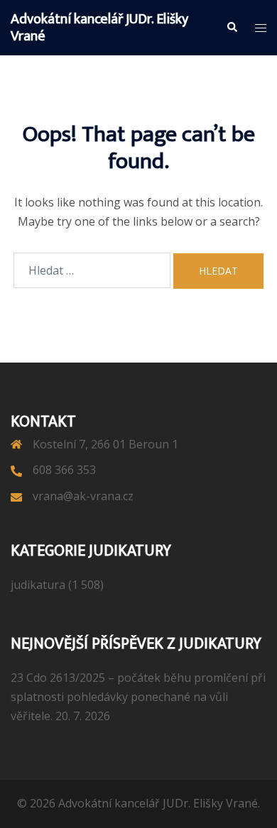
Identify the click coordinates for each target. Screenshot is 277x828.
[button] (231, 27)
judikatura (38, 584)
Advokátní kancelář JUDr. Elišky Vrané (99, 27)
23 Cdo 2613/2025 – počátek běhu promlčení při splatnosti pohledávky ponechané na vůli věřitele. (138, 697)
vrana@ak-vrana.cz (83, 496)
